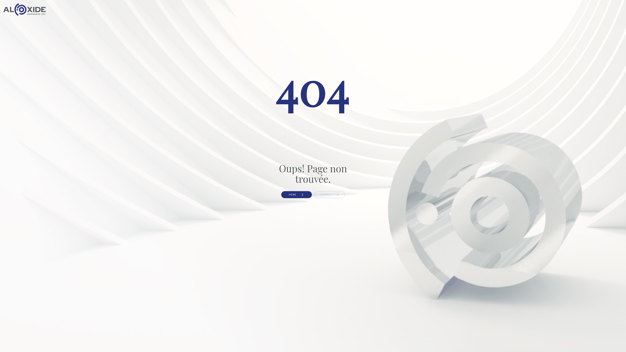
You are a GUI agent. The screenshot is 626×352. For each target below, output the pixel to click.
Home (293, 194)
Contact (326, 194)
